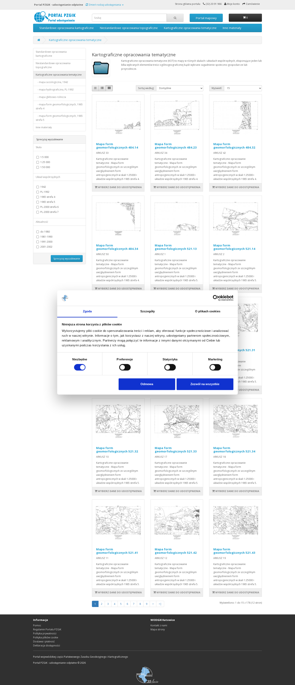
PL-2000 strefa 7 (49, 212)
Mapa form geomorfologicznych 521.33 (176, 449)
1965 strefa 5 (47, 202)
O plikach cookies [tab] (207, 311)
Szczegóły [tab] (147, 311)
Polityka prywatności (44, 633)
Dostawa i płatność (44, 641)
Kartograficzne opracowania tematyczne (190, 28)
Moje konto (233, 4)
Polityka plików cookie (45, 637)
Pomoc (37, 625)
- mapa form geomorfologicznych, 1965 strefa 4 (59, 106)
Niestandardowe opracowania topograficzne (129, 28)
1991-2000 (46, 241)
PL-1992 (44, 192)
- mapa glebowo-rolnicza (51, 97)
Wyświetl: (217, 88)
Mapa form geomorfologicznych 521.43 (234, 551)
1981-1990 (46, 236)
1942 (43, 187)
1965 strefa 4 (47, 197)
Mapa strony (158, 629)
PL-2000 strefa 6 (49, 207)
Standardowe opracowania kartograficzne (66, 28)
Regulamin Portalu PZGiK (47, 629)
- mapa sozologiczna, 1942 (52, 82)
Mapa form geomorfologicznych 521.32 (117, 449)
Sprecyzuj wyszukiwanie (66, 258)
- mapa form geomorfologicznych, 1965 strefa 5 (59, 118)
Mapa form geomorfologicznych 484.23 (176, 145)
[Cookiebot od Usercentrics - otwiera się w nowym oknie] (215, 298)
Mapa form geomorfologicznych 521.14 (234, 247)
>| (160, 604)
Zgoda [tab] (87, 311)
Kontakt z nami (159, 625)
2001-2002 (46, 246)
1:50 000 (45, 167)
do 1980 (45, 231)
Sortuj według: (146, 88)
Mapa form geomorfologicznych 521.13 (176, 247)
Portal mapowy (206, 18)
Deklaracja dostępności (46, 645)
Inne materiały (232, 28)
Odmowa (146, 384)
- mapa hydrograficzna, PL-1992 (55, 89)
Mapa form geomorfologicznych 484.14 (117, 145)
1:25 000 (45, 162)
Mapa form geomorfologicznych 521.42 (176, 551)
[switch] (125, 367)
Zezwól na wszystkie (204, 384)
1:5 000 (44, 157)
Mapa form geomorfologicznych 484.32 (234, 145)
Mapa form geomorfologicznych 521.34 (234, 449)
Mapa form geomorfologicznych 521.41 (117, 551)
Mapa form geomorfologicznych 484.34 (117, 247)
